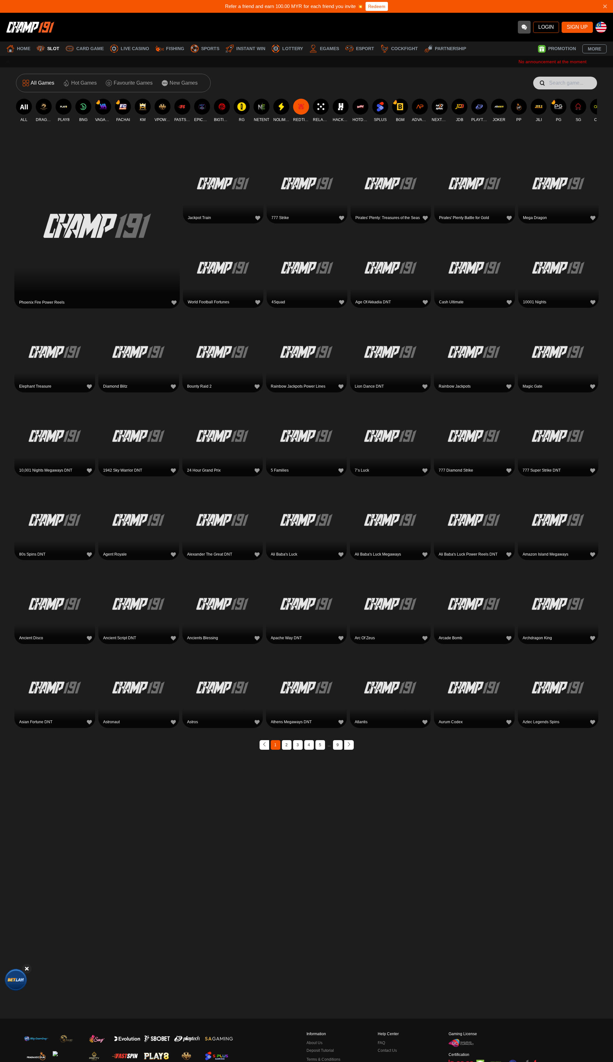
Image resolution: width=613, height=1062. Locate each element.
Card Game (90, 48)
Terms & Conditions (323, 1059)
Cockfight (404, 48)
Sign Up (577, 27)
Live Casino (135, 48)
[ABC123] (16, 980)
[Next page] (349, 745)
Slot (53, 48)
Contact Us (387, 1050)
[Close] (27, 969)
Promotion (562, 48)
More (594, 48)
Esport (365, 48)
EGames (329, 48)
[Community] (524, 27)
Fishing (175, 48)
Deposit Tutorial (320, 1050)
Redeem (376, 6)
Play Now (97, 224)
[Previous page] (264, 745)
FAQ (381, 1043)
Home (23, 48)
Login (546, 27)
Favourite (97, 210)
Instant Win (250, 48)
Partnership (450, 48)
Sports (210, 48)
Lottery (292, 48)
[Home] (30, 27)
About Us (314, 1043)
